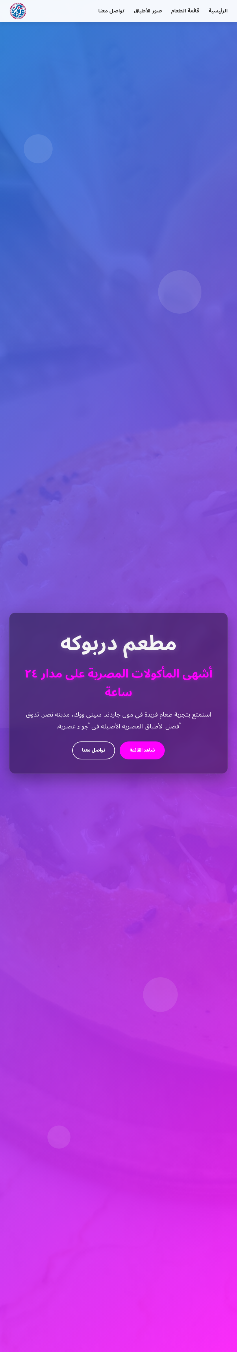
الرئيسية (218, 11)
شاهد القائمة (142, 749)
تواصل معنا (111, 11)
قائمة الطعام (185, 11)
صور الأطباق (148, 11)
